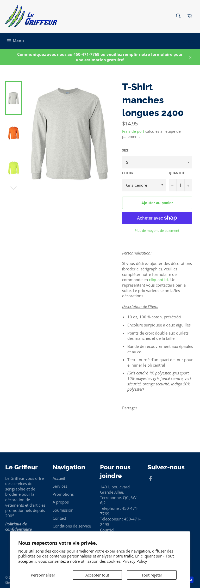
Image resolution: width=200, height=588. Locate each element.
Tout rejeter (151, 575)
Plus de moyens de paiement (157, 230)
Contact (59, 518)
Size (125, 150)
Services (60, 486)
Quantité (177, 173)
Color (127, 173)
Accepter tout (97, 575)
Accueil (59, 478)
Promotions (63, 494)
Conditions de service (72, 526)
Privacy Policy (134, 561)
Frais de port (133, 131)
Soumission (63, 510)
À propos (61, 502)
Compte (188, 41)
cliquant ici (158, 279)
